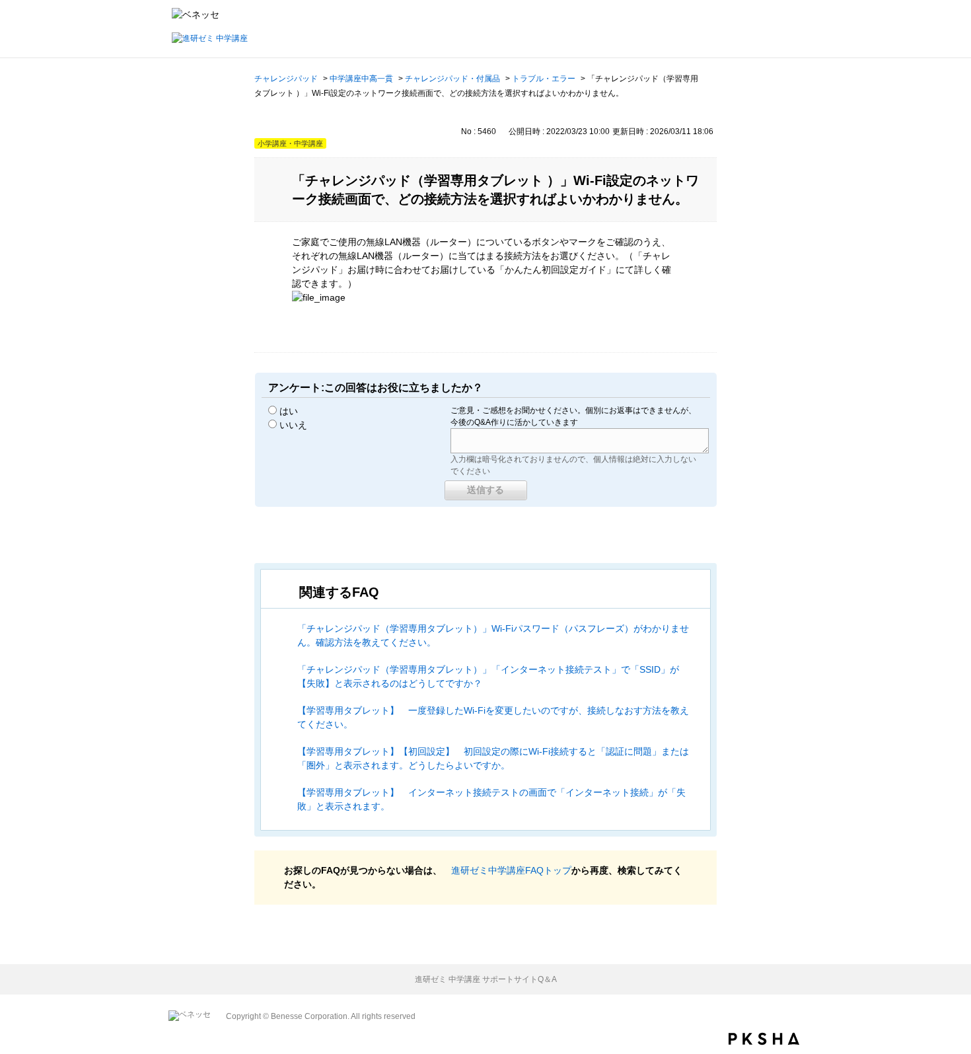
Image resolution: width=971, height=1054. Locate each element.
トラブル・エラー (543, 78)
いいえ (293, 425)
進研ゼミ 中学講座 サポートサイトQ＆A (486, 979)
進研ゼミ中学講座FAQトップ (511, 870)
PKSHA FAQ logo (764, 1038)
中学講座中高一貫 (361, 78)
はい (288, 411)
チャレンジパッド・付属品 (452, 78)
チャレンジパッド (286, 78)
